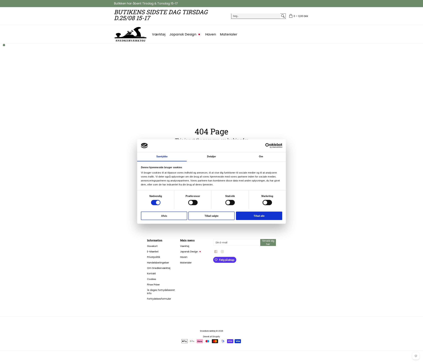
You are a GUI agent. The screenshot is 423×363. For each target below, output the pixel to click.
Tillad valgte (211, 215)
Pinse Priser (153, 284)
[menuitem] (299, 16)
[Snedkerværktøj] (130, 34)
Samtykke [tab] (162, 156)
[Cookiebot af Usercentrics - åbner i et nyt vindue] (267, 145)
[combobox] (255, 16)
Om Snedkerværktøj (158, 268)
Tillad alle (259, 215)
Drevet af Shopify (211, 336)
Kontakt (151, 273)
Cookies (151, 279)
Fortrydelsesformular (159, 298)
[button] (215, 252)
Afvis (164, 215)
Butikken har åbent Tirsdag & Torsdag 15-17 (146, 3)
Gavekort (152, 246)
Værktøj (184, 246)
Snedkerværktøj (207, 330)
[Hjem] (4, 45)
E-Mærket (153, 251)
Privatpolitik (153, 257)
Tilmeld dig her (268, 242)
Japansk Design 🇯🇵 (190, 251)
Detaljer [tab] (211, 156)
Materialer (186, 262)
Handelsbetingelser (158, 262)
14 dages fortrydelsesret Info (161, 291)
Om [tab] (261, 156)
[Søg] (283, 16)
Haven (183, 257)
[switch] (193, 202)
